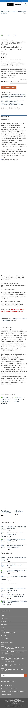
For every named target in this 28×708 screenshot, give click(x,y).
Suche (3, 629)
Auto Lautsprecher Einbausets (9, 688)
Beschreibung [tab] (5, 116)
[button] (2, 5)
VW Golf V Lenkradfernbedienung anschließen (14, 665)
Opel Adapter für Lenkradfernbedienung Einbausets (13, 43)
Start (2, 41)
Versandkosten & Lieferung (8, 632)
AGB (2, 615)
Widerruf (3, 635)
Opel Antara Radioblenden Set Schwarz (19, 511)
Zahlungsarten (5, 638)
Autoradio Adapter (6, 694)
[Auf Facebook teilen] (5, 108)
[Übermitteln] (25, 675)
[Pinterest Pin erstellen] (13, 108)
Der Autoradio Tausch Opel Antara (14, 100)
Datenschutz (4, 618)
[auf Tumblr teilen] (16, 108)
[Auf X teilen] (8, 108)
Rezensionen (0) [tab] (5, 119)
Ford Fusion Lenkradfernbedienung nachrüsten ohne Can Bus (14, 658)
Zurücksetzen (23, 79)
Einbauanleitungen (6, 621)
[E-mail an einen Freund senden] (10, 108)
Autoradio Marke (5, 81)
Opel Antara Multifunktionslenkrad (16, 104)
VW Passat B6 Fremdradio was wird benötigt (14, 652)
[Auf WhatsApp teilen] (2, 108)
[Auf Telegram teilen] (18, 108)
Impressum (4, 624)
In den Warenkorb (9, 87)
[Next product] (2, 54)
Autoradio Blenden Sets (7, 686)
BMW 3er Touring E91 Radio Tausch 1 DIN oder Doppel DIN (15, 648)
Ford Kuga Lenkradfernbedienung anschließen (14, 670)
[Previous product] (5, 54)
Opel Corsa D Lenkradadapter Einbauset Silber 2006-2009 (6, 512)
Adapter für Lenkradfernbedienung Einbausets (16, 94)
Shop (2, 627)
